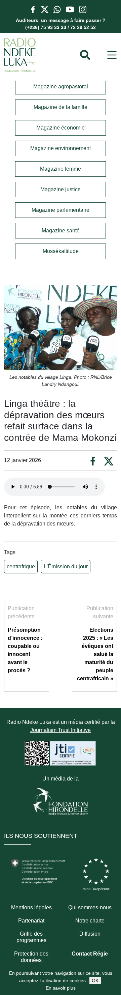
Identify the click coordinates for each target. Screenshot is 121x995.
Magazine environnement (60, 148)
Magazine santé (61, 230)
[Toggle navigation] (112, 55)
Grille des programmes (31, 937)
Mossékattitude (61, 251)
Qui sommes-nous (90, 907)
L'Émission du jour (66, 566)
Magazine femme (60, 169)
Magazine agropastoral (60, 86)
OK (95, 980)
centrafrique (21, 566)
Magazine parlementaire (60, 210)
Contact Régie (90, 954)
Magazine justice (60, 189)
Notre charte (90, 920)
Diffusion (89, 934)
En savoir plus (61, 988)
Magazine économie (60, 128)
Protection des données (31, 957)
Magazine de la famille (60, 107)
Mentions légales (31, 907)
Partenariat (31, 920)
